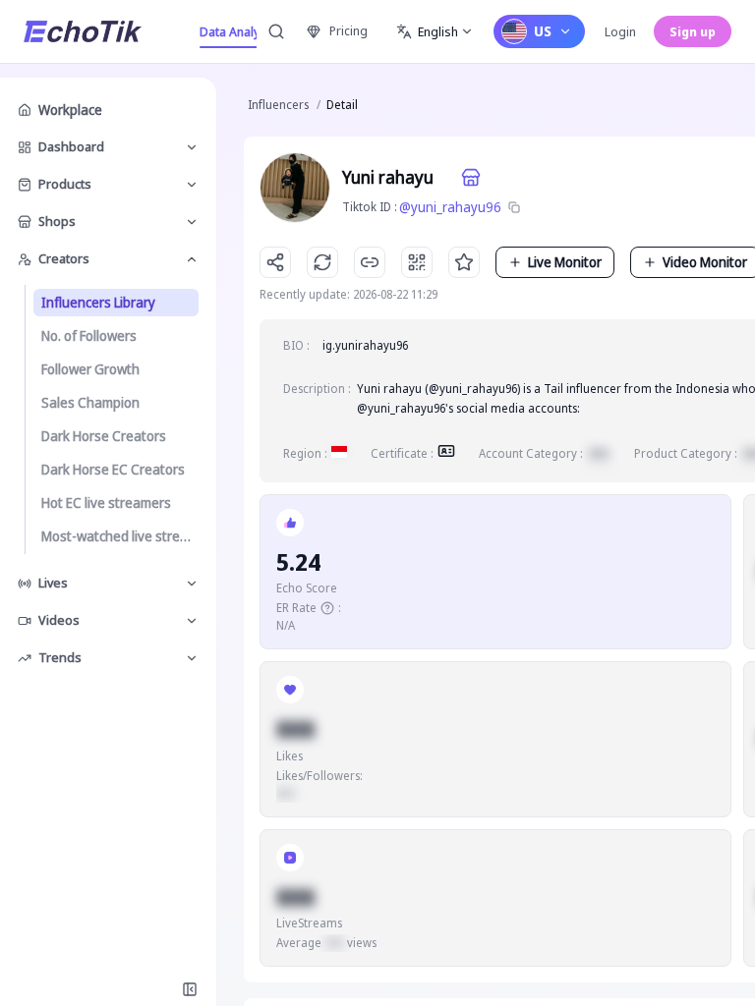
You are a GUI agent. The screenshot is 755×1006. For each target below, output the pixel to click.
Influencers (278, 104)
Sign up (692, 31)
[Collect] (464, 262)
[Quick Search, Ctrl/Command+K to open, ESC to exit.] (276, 31)
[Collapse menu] (189, 989)
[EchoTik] (83, 31)
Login (620, 31)
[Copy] (514, 207)
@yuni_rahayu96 (450, 206)
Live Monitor (565, 261)
